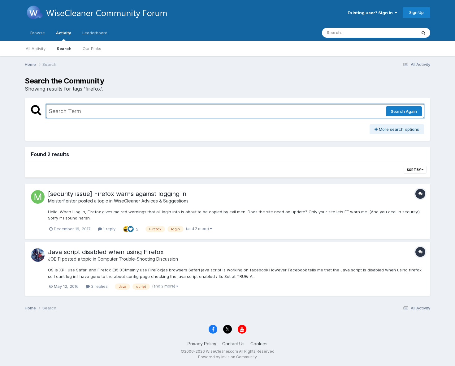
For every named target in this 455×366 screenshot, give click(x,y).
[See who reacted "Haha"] (126, 228)
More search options (398, 129)
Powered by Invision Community (227, 357)
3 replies (99, 286)
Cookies (258, 343)
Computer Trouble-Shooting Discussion (138, 259)
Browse (37, 32)
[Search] (423, 33)
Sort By (414, 170)
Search (64, 48)
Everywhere (397, 32)
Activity (63, 32)
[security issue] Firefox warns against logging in (117, 194)
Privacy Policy (202, 343)
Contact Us (233, 343)
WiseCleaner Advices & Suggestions (151, 200)
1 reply (108, 228)
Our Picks (92, 48)
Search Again (404, 111)
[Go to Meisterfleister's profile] (38, 197)
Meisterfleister (62, 200)
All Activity (36, 48)
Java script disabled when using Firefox (106, 252)
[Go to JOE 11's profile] (38, 255)
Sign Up (416, 12)
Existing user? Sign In (371, 12)
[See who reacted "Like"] (130, 228)
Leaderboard (94, 32)
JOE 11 (54, 259)
